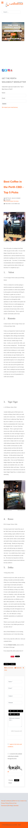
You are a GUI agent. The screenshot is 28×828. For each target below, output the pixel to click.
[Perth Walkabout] (14, 4)
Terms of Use (13, 803)
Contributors (8, 800)
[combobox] (11, 12)
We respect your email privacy (10, 107)
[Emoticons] (14, 714)
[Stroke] (21, 711)
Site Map (10, 805)
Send (16, 780)
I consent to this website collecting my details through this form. (15, 756)
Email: (3, 98)
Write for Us (16, 800)
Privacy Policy (5, 803)
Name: (3, 92)
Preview (11, 780)
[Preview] (18, 714)
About (2, 800)
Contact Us (23, 800)
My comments (10, 667)
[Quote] (10, 714)
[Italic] (14, 711)
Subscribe (19, 667)
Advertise (16, 805)
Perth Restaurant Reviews (11, 201)
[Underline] (17, 711)
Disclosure (4, 805)
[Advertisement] (11, 54)
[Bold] (10, 711)
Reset (10, 783)
